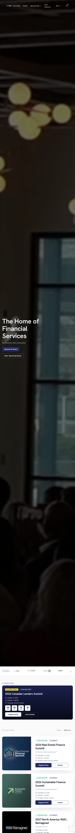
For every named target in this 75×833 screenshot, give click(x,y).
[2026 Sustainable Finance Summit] (16, 791)
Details (60, 765)
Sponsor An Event (10, 349)
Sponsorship (35, 6)
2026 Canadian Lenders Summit (24, 694)
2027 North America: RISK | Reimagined (51, 821)
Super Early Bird (26, 689)
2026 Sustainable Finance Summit (50, 783)
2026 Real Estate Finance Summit (50, 746)
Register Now (13, 714)
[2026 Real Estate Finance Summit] (16, 753)
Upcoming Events (12, 356)
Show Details (30, 714)
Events (25, 6)
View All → (68, 730)
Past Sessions (47, 6)
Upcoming (16, 6)
